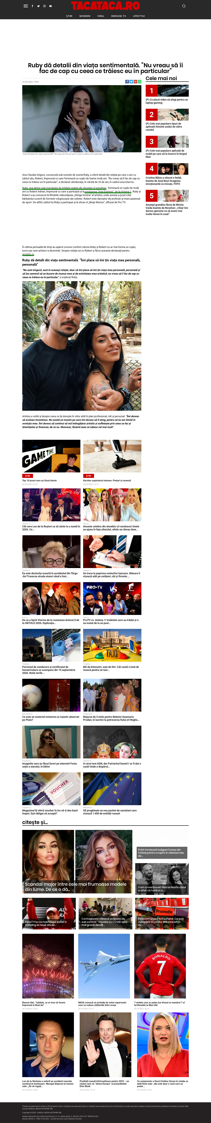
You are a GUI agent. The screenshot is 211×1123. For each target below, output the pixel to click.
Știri (69, 16)
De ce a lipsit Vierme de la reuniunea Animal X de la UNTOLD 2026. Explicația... (50, 622)
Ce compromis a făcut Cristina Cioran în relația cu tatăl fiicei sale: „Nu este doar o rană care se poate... (162, 1084)
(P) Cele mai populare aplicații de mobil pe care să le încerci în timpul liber (166, 153)
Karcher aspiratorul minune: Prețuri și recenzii (107, 480)
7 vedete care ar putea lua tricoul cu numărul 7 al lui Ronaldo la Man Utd (159, 1004)
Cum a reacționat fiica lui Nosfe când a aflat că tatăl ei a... (162, 889)
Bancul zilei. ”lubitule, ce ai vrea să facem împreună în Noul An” (43, 1004)
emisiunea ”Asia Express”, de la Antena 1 (108, 191)
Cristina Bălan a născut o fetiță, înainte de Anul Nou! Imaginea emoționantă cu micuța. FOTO (164, 180)
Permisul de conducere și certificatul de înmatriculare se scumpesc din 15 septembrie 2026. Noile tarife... (48, 669)
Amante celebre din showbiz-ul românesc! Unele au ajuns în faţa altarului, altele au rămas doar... (111, 528)
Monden (85, 16)
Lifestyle (139, 16)
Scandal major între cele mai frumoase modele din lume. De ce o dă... (75, 887)
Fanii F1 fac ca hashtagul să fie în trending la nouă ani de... (46, 923)
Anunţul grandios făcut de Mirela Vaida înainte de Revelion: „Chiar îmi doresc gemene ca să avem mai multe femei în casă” (167, 209)
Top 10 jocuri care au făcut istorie (39, 480)
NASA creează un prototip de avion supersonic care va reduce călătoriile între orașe (102, 1004)
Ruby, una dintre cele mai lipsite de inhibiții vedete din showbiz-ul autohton (64, 187)
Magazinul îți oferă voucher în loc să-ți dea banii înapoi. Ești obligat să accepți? (50, 812)
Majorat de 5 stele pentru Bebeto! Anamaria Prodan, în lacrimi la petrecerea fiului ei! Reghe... (111, 718)
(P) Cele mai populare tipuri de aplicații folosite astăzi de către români (164, 126)
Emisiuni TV (118, 16)
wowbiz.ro (28, 254)
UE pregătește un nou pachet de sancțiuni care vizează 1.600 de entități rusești (110, 812)
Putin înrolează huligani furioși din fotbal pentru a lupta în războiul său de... (161, 853)
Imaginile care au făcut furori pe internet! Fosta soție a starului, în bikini (49, 765)
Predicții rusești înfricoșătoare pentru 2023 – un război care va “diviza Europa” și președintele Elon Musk (104, 1084)
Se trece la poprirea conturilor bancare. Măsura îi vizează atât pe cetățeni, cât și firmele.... (111, 575)
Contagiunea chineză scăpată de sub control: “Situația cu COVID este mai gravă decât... (104, 922)
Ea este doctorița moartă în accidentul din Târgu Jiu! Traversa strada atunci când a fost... (50, 575)
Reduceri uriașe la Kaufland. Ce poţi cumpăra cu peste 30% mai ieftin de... (161, 922)
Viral (100, 16)
